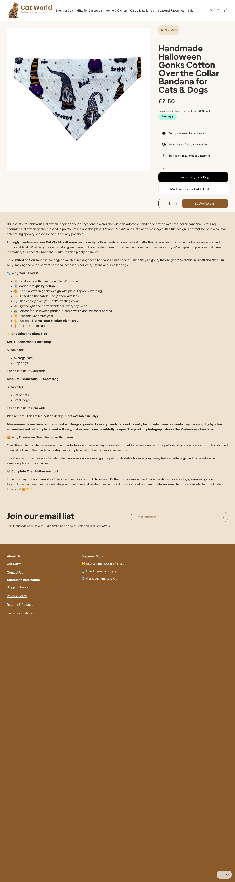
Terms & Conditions (21, 613)
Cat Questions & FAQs (101, 578)
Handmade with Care (101, 571)
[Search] (211, 10)
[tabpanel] (117, 356)
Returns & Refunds (20, 604)
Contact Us (15, 572)
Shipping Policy (18, 587)
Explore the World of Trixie (105, 563)
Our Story (14, 563)
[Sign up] (223, 517)
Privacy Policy (17, 596)
